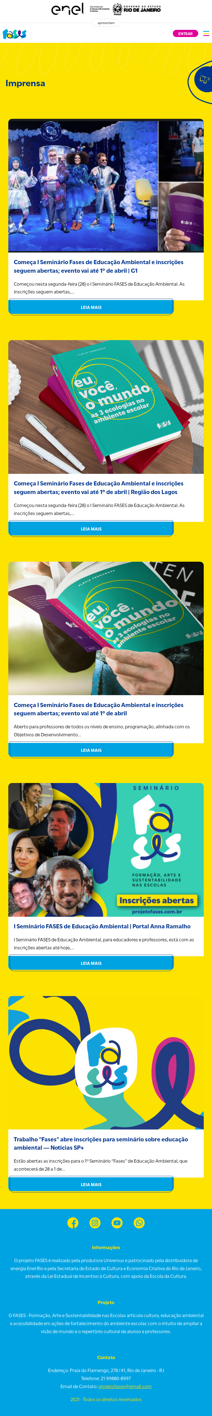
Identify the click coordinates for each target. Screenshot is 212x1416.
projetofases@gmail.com (125, 1385)
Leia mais (91, 307)
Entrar (185, 33)
